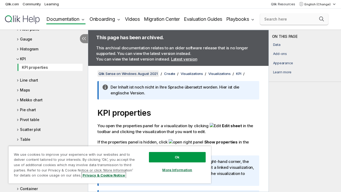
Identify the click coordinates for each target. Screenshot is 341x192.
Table (25, 139)
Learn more (282, 72)
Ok (177, 157)
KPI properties (35, 67)
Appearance (283, 63)
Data (277, 44)
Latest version (184, 59)
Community (32, 4)
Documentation (62, 19)
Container (29, 188)
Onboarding (102, 19)
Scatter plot (30, 129)
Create (169, 73)
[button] (322, 19)
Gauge (26, 39)
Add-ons (280, 53)
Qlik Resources (283, 4)
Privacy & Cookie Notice (104, 175)
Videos (132, 19)
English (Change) (318, 4)
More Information (177, 170)
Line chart (29, 80)
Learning (51, 4)
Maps (25, 90)
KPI (23, 59)
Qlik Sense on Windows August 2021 (128, 73)
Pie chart (28, 109)
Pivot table (29, 119)
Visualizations (192, 73)
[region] (110, 164)
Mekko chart (31, 100)
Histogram (29, 49)
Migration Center (162, 19)
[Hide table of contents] (84, 38)
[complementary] (305, 111)
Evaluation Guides (203, 19)
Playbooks (237, 19)
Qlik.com (12, 4)
